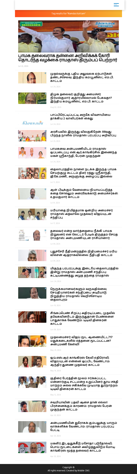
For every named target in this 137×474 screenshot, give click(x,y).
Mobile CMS (84, 470)
